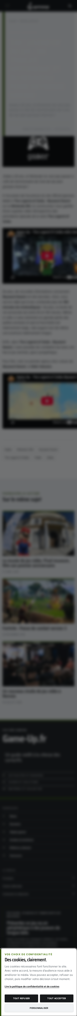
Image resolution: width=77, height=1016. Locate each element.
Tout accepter (56, 998)
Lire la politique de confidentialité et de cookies (32, 986)
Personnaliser (39, 1008)
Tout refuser (21, 998)
